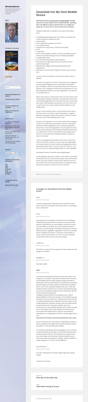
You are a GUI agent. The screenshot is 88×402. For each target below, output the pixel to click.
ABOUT (7, 20)
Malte (38, 270)
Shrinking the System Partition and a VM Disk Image (12, 142)
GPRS (6, 166)
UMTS (6, 167)
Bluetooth (7, 173)
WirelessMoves (12, 6)
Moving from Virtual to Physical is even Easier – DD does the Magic (12, 137)
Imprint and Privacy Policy (11, 185)
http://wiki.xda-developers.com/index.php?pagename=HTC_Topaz (56, 317)
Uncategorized (57, 174)
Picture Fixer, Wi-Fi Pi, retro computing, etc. (12, 111)
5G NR (6, 170)
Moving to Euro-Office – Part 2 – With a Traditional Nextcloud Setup (13, 127)
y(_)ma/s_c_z (40, 257)
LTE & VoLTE (8, 169)
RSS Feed (9, 76)
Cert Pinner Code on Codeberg (12, 99)
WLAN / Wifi (8, 172)
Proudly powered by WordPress (44, 398)
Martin (49, 174)
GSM (6, 164)
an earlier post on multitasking (58, 20)
